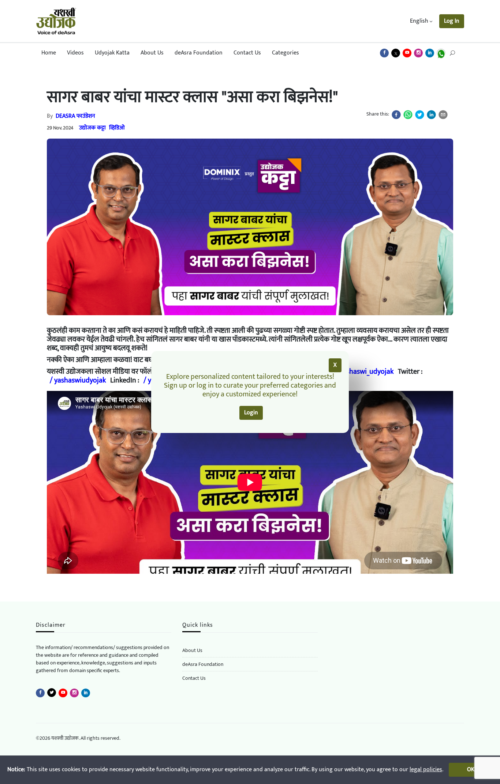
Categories (285, 53)
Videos (75, 53)
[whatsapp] (408, 114)
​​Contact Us (194, 678)
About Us (152, 53)
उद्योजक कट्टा (92, 128)
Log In (451, 21)
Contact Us (247, 53)
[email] (443, 114)
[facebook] (396, 114)
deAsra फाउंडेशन (75, 116)
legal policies (426, 769)
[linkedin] (431, 114)
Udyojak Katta (112, 53)
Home (48, 53)
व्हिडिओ (117, 128)
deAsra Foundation (199, 53)
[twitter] (419, 114)
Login (251, 413)
